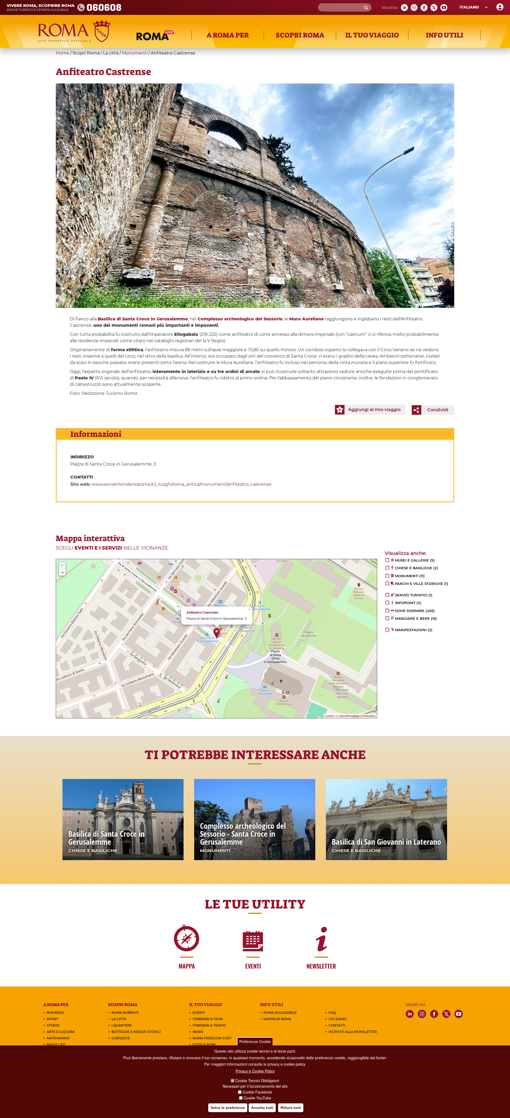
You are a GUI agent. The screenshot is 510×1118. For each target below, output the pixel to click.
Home (62, 53)
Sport (52, 1019)
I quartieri (122, 1025)
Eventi (199, 1013)
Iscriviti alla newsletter (353, 1032)
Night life (56, 1044)
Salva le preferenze (228, 1108)
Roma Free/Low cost (212, 1038)
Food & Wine (204, 1044)
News (198, 1032)
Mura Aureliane (306, 318)
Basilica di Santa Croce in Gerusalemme (143, 318)
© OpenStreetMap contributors (356, 716)
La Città (119, 1019)
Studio (53, 1025)
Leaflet (329, 716)
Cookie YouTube (257, 1097)
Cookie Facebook (257, 1092)
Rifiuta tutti (290, 1108)
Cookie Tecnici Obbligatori (257, 1080)
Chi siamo (338, 1019)
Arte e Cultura (61, 1032)
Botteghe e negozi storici (136, 1032)
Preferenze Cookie (255, 1041)
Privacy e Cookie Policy (255, 1071)
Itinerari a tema (208, 1019)
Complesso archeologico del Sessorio (240, 318)
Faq (332, 1013)
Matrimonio (58, 1038)
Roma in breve (125, 1013)
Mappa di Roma (277, 1019)
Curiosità (121, 1038)
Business (55, 1013)
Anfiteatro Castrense (202, 612)
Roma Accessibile (280, 1013)
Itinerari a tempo (209, 1025)
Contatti (337, 1025)
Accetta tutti (262, 1108)
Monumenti (134, 53)
